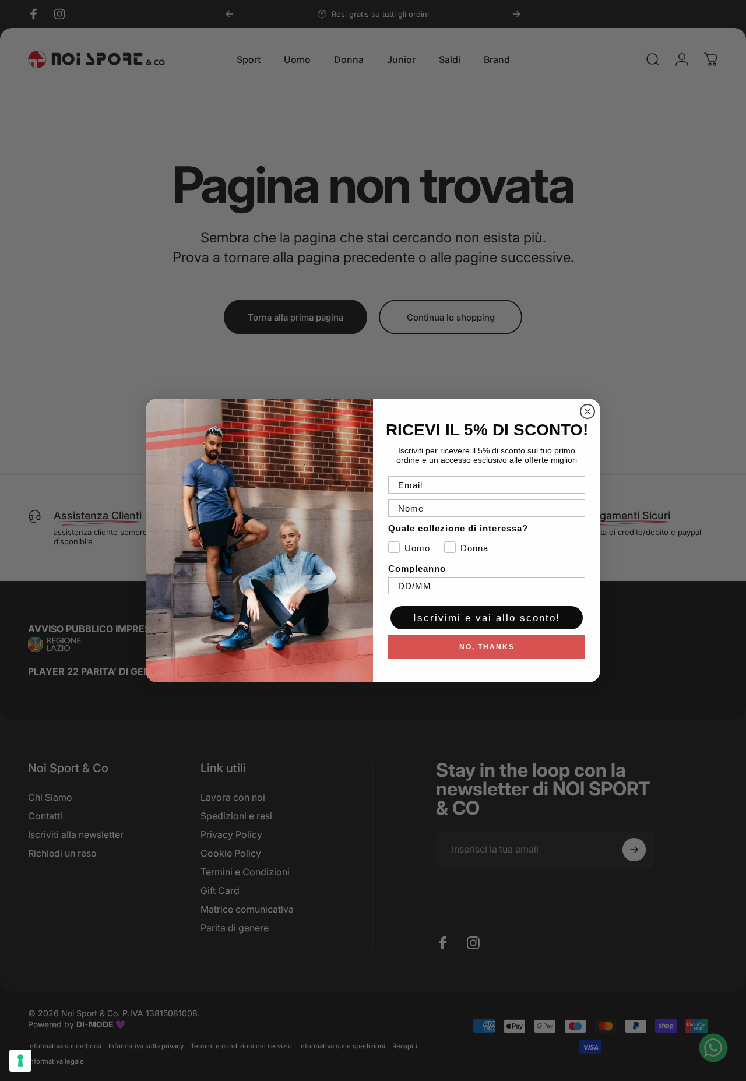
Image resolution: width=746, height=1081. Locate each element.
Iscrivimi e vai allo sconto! (486, 618)
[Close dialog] (587, 411)
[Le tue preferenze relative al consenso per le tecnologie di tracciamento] (20, 1061)
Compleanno (417, 568)
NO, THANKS (487, 647)
